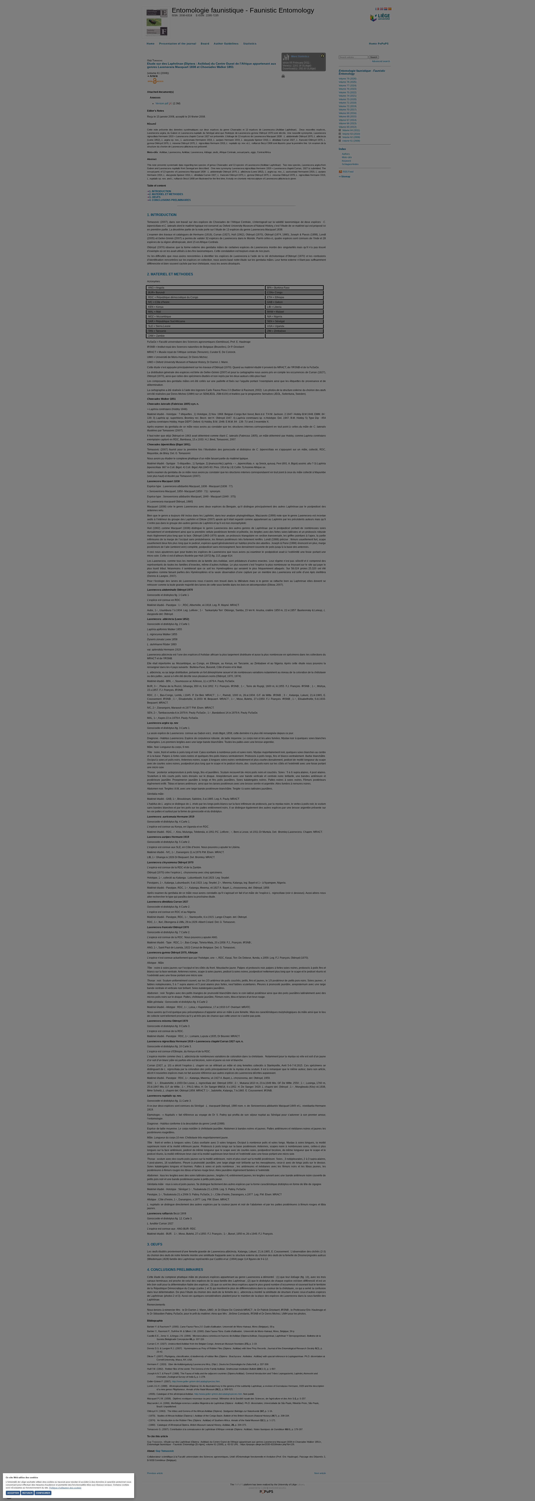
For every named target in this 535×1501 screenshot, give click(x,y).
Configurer (43, 1493)
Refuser (27, 1493)
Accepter (13, 1493)
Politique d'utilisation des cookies (65, 1488)
